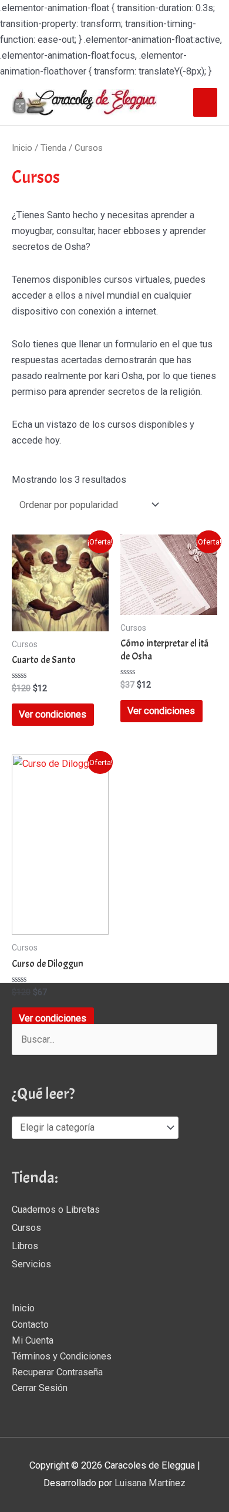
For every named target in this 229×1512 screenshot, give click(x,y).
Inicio (22, 148)
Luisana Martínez (150, 1483)
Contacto (30, 1324)
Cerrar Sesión (40, 1387)
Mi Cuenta (32, 1340)
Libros (25, 1245)
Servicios (31, 1264)
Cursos (26, 1227)
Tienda (53, 148)
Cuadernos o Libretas (56, 1209)
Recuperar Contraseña (57, 1372)
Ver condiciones (52, 714)
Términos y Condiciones (62, 1356)
